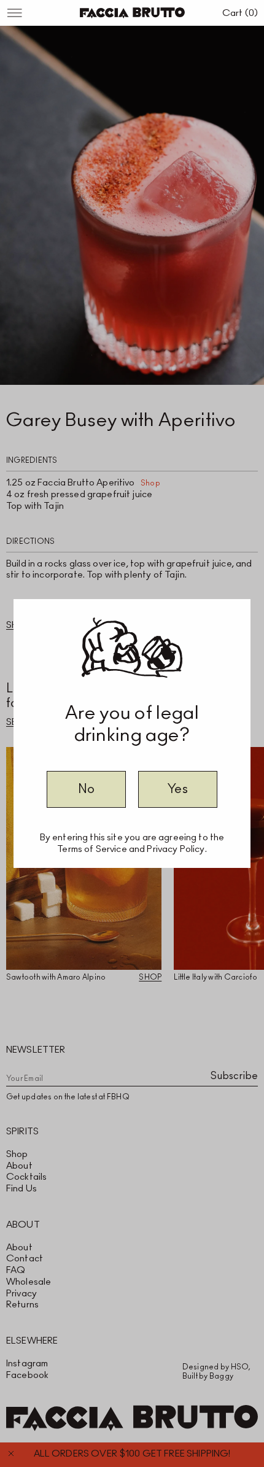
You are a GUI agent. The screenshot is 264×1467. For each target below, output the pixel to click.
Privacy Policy (175, 849)
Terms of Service (91, 849)
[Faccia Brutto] (132, 12)
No (86, 789)
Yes (178, 789)
